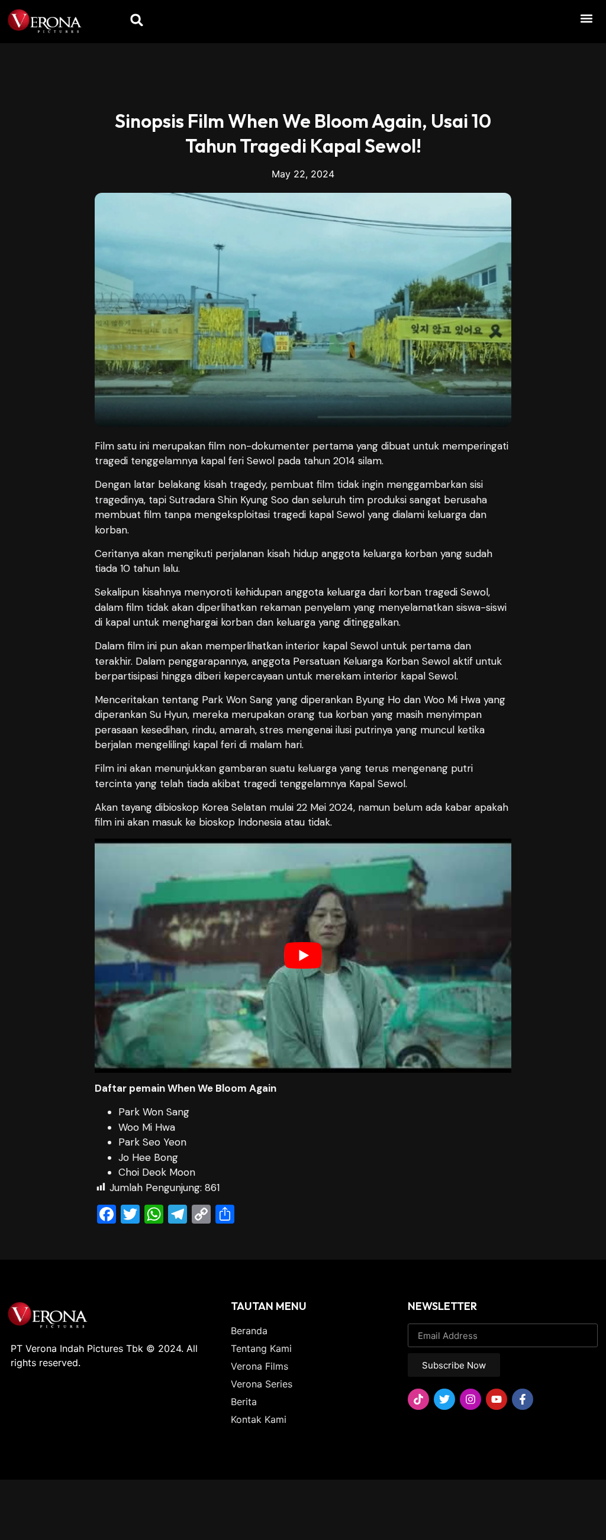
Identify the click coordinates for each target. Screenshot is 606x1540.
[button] (586, 18)
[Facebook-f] (522, 1399)
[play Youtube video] (303, 956)
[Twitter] (444, 1399)
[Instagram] (470, 1399)
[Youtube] (496, 1399)
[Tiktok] (418, 1399)
